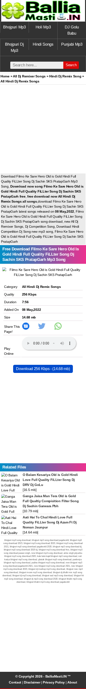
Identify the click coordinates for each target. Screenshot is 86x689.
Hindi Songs (43, 44)
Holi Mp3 (43, 27)
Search (71, 65)
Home (5, 76)
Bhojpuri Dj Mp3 (14, 47)
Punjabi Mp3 (71, 44)
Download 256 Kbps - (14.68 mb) (43, 369)
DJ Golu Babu (72, 30)
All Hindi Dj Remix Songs (41, 287)
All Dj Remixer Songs (29, 76)
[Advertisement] (43, 130)
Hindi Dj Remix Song (65, 76)
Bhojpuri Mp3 (14, 27)
